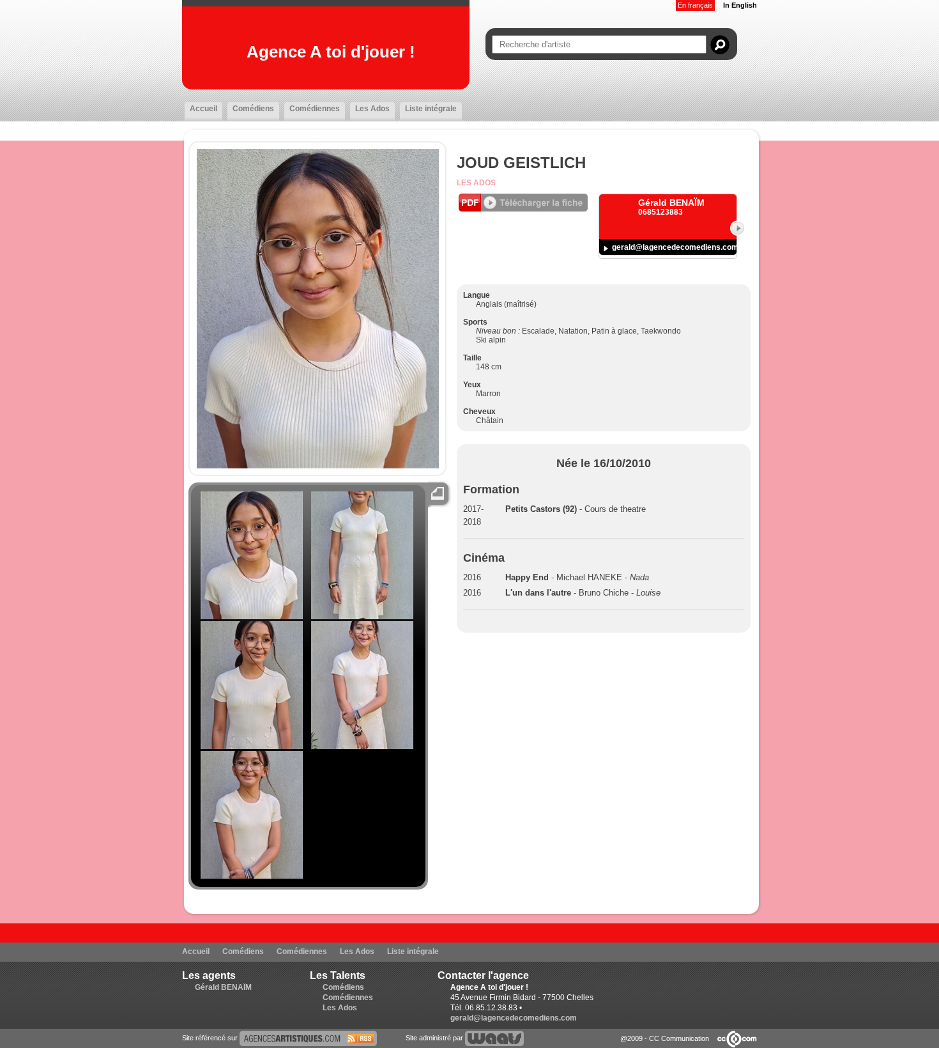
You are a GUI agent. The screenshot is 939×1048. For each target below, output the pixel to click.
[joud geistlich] (308, 1038)
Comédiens (253, 108)
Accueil (203, 108)
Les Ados (372, 108)
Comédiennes (314, 108)
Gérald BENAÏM (223, 987)
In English (740, 5)
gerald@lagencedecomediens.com (675, 247)
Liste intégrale (431, 108)
